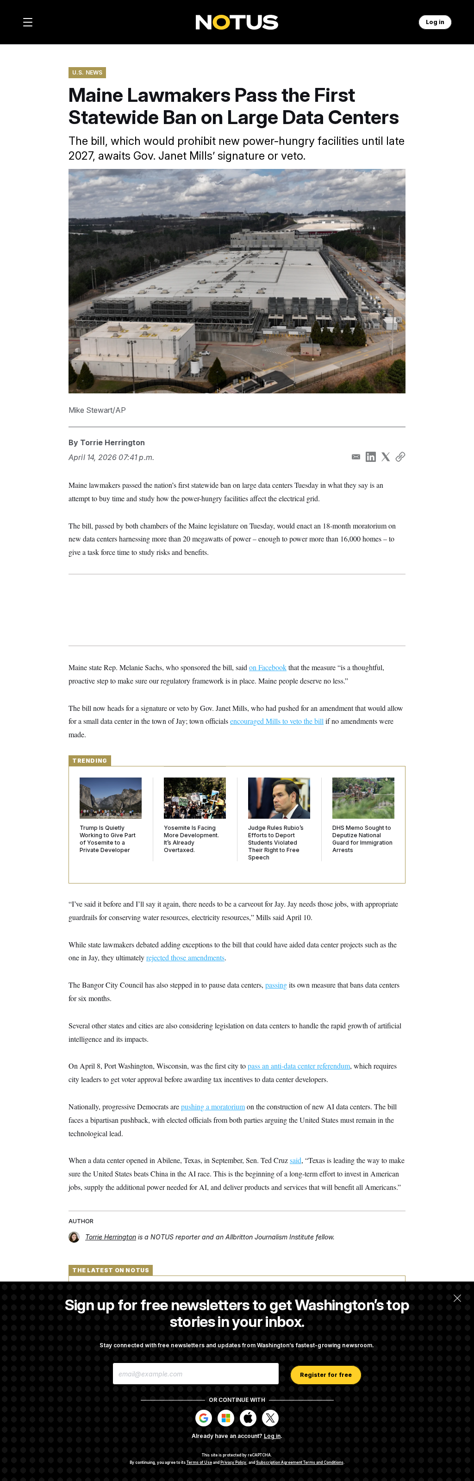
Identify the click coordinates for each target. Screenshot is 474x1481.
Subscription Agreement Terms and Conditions (299, 1462)
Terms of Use (199, 1462)
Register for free (326, 1374)
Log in (272, 1435)
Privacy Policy (233, 1462)
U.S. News (87, 72)
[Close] (457, 1298)
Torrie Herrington (112, 442)
